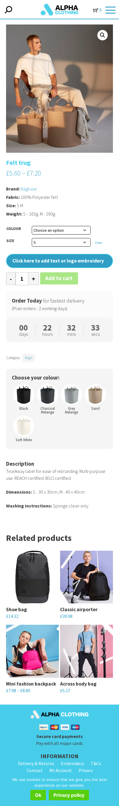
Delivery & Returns (36, 763)
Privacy (86, 770)
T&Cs (96, 763)
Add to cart (58, 278)
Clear (98, 243)
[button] (102, 35)
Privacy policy (68, 795)
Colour (13, 228)
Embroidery (72, 763)
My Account (60, 770)
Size (10, 240)
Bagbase (29, 189)
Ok (38, 795)
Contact (35, 770)
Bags (28, 357)
